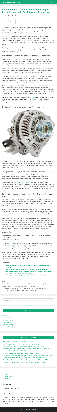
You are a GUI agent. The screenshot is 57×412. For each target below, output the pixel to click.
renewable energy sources (22, 182)
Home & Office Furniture (10, 327)
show (12, 21)
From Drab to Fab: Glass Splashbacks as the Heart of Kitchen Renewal (24, 362)
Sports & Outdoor (8, 320)
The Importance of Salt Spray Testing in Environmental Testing (25, 275)
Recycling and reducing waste (11, 245)
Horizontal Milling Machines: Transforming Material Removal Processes (24, 346)
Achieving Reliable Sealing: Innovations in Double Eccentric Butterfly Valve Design (27, 348)
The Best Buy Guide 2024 (10, 2)
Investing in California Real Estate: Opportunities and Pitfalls (21, 353)
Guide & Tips (7, 322)
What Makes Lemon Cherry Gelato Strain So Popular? (19, 341)
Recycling (41, 284)
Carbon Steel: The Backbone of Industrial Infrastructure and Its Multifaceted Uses (27, 355)
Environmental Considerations (29, 284)
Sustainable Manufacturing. (29, 286)
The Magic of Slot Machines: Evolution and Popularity (20, 290)
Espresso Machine (8, 324)
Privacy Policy (7, 374)
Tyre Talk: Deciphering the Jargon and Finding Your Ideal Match (22, 344)
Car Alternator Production (11, 284)
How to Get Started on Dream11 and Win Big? (16, 351)
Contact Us (6, 378)
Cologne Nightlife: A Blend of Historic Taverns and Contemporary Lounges (26, 288)
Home (5, 372)
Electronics (6, 315)
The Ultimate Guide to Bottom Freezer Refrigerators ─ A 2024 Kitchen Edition (26, 360)
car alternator (16, 50)
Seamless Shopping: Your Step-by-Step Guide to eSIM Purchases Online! (25, 357)
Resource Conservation (13, 286)
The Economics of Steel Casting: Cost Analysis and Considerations (27, 269)
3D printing (32, 97)
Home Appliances (8, 318)
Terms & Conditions (9, 376)
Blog (5, 281)
